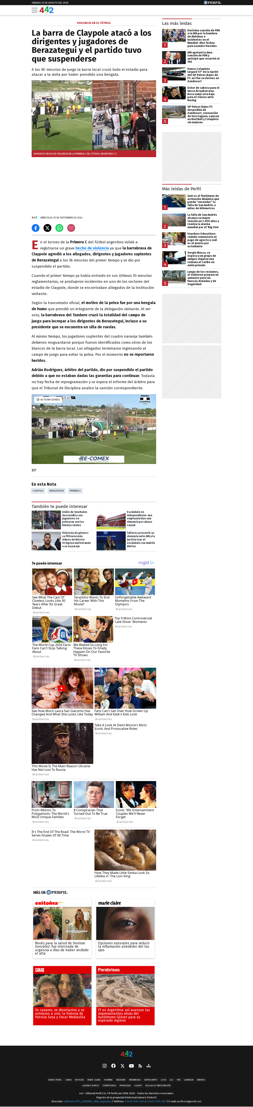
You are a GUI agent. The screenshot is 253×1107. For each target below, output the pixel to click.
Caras (68, 1080)
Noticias (79, 1080)
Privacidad (125, 1085)
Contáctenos (109, 1085)
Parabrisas (135, 1080)
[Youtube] (131, 1066)
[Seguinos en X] (122, 1066)
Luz (171, 1080)
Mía (178, 1080)
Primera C (75, 490)
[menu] (35, 10)
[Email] (71, 228)
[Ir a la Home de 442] (46, 12)
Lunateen (189, 1080)
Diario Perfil (55, 1080)
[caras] (62, 971)
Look (163, 1080)
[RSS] (140, 1066)
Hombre (108, 1080)
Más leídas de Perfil (181, 188)
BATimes (201, 1080)
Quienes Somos (90, 1085)
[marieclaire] (125, 904)
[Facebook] (113, 1066)
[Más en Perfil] (56, 892)
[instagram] (105, 1066)
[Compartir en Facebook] (36, 228)
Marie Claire (94, 1080)
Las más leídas (177, 23)
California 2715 (71, 1101)
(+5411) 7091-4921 (134, 1101)
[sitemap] (149, 1066)
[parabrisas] (125, 971)
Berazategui (56, 490)
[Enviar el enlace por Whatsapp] (59, 228)
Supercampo (150, 1080)
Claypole (38, 490)
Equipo (138, 1085)
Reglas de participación (158, 1085)
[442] (126, 1054)
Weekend (121, 1080)
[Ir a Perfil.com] (212, 3)
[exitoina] (62, 904)
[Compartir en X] (47, 228)
